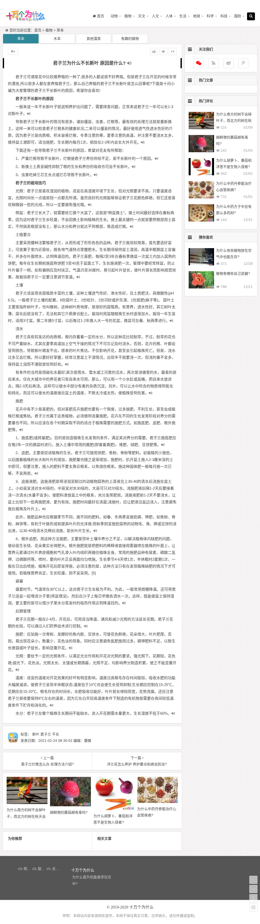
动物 (114, 16)
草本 (60, 30)
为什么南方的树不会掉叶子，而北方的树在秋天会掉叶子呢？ (234, 120)
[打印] (154, 51)
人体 (169, 16)
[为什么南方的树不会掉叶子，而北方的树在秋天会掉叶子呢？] (27, 803)
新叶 (35, 734)
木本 (57, 39)
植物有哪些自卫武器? (233, 273)
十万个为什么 (141, 907)
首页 (37, 30)
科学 (210, 16)
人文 (155, 16)
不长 (55, 734)
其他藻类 (94, 39)
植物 (128, 16)
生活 (182, 16)
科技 (224, 16)
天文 (141, 16)
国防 (237, 16)
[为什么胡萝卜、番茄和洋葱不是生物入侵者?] (113, 809)
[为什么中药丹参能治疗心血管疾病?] (157, 802)
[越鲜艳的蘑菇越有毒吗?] (70, 805)
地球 (196, 16)
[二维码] (253, 907)
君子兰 (45, 734)
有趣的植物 (130, 39)
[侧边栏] (173, 51)
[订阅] (213, 63)
